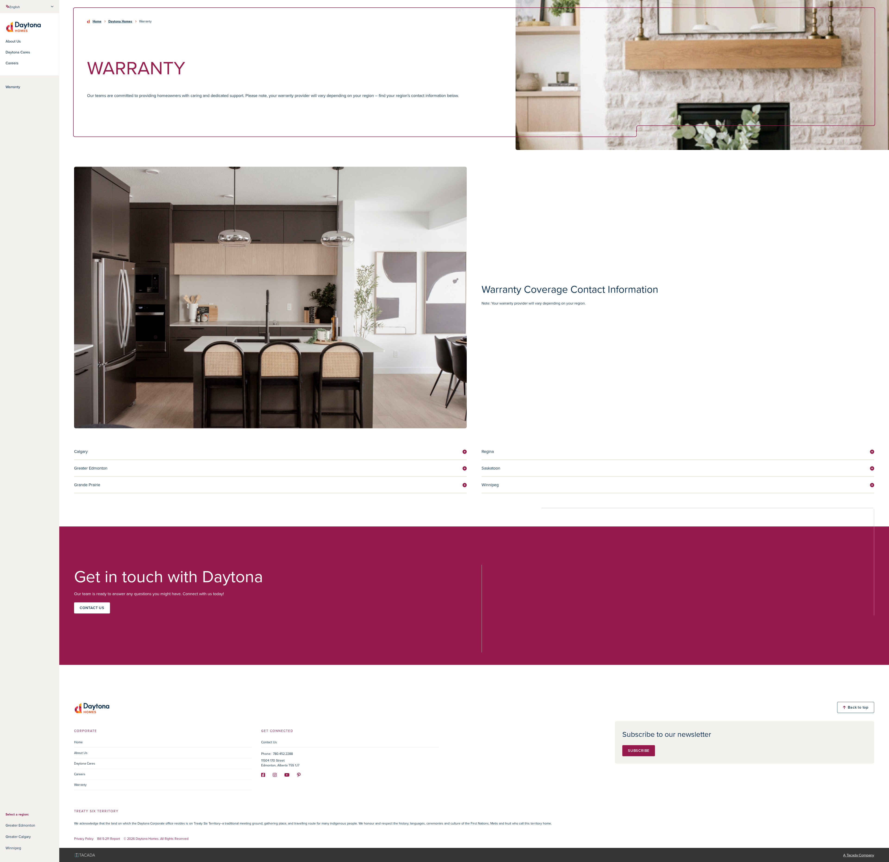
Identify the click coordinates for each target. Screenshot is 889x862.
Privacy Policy (84, 838)
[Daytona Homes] (23, 26)
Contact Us (269, 742)
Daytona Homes (120, 21)
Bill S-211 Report (108, 838)
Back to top (858, 707)
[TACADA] (85, 855)
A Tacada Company (858, 855)
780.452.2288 (283, 753)
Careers (12, 63)
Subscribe (638, 750)
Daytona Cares (18, 52)
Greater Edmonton (20, 825)
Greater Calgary (18, 836)
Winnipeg (13, 847)
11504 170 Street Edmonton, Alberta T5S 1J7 (280, 763)
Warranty (13, 86)
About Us (13, 41)
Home (97, 21)
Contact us (92, 607)
